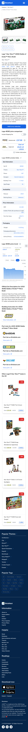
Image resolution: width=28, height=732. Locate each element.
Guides (4, 660)
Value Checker (6, 651)
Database (4, 636)
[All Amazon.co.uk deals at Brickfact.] (5, 140)
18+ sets (4, 644)
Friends (4, 567)
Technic (4, 562)
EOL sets (4, 649)
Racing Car (19, 576)
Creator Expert (6, 565)
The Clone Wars (6, 592)
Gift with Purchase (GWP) (8, 49)
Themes (4, 640)
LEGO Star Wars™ (8, 66)
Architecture (5, 538)
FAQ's (3, 616)
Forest (11, 46)
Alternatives (5, 670)
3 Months (12, 260)
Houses (19, 586)
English (4, 696)
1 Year (17, 260)
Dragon (8, 582)
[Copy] (20, 158)
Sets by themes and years (9, 638)
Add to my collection (14, 126)
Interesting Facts (6, 673)
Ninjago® (4, 559)
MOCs (3, 675)
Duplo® (4, 551)
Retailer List (5, 642)
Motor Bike (5, 589)
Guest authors (6, 614)
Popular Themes (8, 534)
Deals (3, 634)
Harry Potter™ (6, 556)
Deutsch (9, 696)
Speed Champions (7, 548)
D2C (4, 576)
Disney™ (4, 543)
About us (4, 612)
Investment (5, 662)
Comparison (5, 668)
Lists (3, 677)
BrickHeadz (5, 554)
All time (24, 263)
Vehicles (15, 579)
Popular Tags (7, 573)
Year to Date (23, 260)
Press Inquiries (6, 621)
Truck (16, 589)
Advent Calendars (10, 576)
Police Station (5, 586)
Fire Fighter (13, 586)
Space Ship (15, 582)
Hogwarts (9, 579)
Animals (21, 579)
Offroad (11, 589)
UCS (4, 579)
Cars (4, 582)
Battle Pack (5, 46)
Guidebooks (5, 664)
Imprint (4, 625)
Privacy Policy (5, 623)
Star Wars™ (20, 170)
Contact (4, 619)
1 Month (7, 260)
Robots (21, 582)
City (3, 540)
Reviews (4, 666)
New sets (4, 647)
